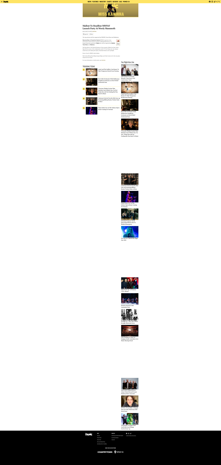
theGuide (103, 60)
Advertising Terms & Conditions (102, 443)
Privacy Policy (99, 437)
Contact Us (113, 439)
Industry (103, 1)
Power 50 (126, 1)
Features (95, 1)
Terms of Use (99, 439)
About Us (98, 435)
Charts (109, 1)
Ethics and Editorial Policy (101, 441)
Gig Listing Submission (115, 437)
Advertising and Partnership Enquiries (117, 435)
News (89, 1)
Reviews (115, 1)
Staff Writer (94, 31)
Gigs (120, 1)
